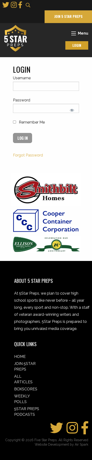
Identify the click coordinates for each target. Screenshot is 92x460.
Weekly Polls (22, 399)
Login (76, 45)
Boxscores (25, 389)
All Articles (23, 379)
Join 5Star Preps (25, 366)
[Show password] (72, 110)
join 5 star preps (68, 16)
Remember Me (31, 122)
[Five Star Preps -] (14, 38)
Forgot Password (28, 155)
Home (20, 356)
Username (22, 78)
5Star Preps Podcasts (26, 412)
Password (21, 100)
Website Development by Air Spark (61, 444)
